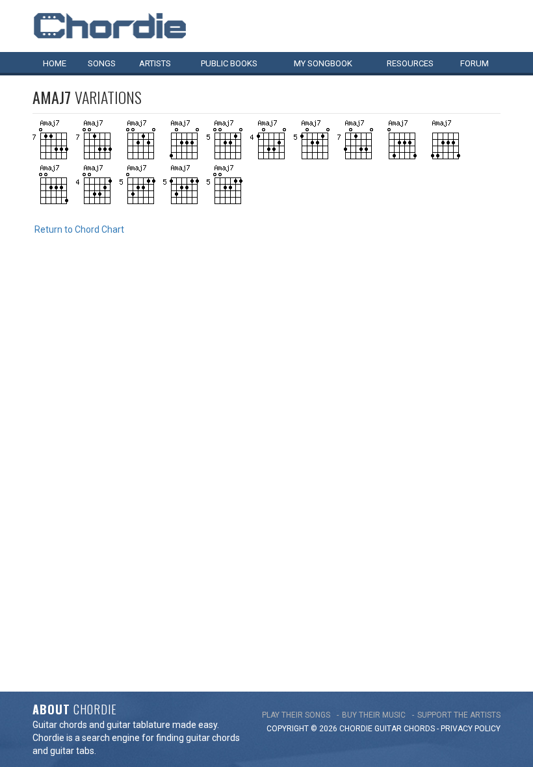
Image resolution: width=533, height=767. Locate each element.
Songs (102, 63)
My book (323, 63)
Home (54, 63)
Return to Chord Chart (79, 229)
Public (229, 63)
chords (419, 728)
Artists (155, 63)
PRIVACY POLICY (470, 728)
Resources (410, 63)
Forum (474, 63)
